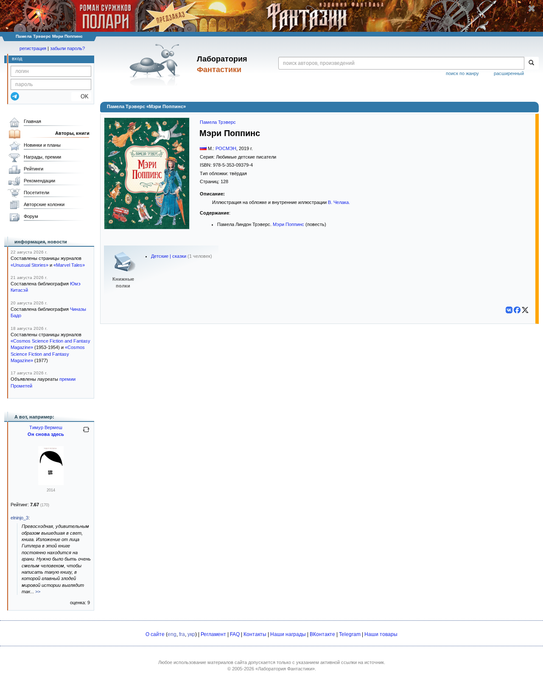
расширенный (509, 73)
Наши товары (380, 634)
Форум (31, 216)
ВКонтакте (322, 634)
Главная (32, 121)
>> (37, 591)
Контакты (255, 634)
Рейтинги (33, 168)
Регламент (213, 634)
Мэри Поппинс (288, 224)
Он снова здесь (46, 434)
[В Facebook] (517, 310)
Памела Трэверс (218, 122)
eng (172, 634)
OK (81, 96)
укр (191, 634)
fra (182, 634)
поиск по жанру (462, 73)
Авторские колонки (44, 204)
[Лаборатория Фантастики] (156, 64)
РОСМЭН (226, 148)
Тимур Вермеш (45, 427)
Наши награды (288, 634)
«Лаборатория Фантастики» (285, 668)
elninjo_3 (19, 517)
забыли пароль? (67, 48)
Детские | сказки (168, 256)
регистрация (33, 48)
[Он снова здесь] (51, 483)
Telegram (350, 634)
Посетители (36, 192)
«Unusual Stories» (29, 265)
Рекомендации (39, 180)
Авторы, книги (72, 133)
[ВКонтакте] (509, 310)
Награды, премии (42, 156)
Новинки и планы (42, 145)
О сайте (155, 634)
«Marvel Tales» (69, 265)
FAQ (235, 634)
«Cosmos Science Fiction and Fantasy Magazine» (48, 354)
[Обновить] (86, 432)
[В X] (525, 310)
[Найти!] (531, 63)
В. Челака (338, 202)
